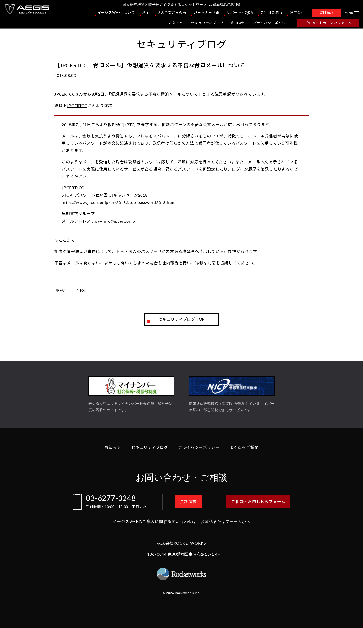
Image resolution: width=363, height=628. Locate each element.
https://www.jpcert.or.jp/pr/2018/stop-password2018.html (119, 203)
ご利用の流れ (271, 13)
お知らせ (176, 23)
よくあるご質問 (244, 447)
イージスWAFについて (116, 13)
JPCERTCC (77, 106)
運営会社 (297, 13)
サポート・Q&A (240, 13)
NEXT (82, 290)
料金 (146, 13)
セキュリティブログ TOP (181, 319)
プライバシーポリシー (271, 23)
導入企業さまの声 (171, 13)
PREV (59, 290)
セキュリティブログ (207, 23)
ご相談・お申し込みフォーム (328, 23)
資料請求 (326, 13)
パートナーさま (207, 13)
